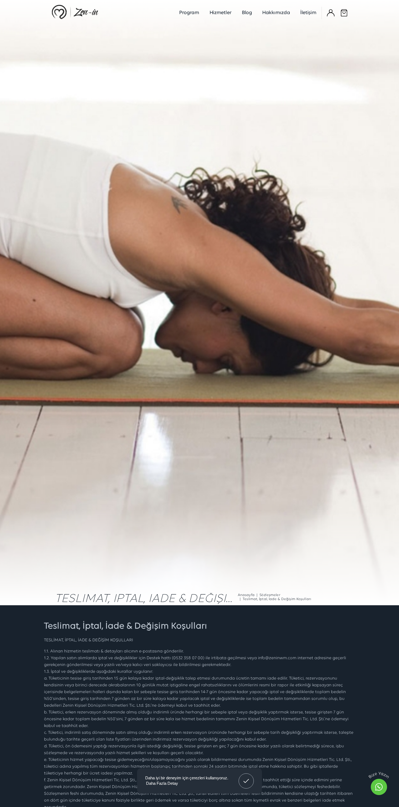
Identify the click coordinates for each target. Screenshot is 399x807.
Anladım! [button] (246, 777)
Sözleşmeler (269, 595)
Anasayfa (246, 595)
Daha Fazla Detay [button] (162, 783)
